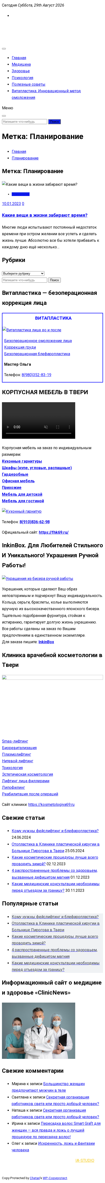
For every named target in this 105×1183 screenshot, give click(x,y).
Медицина (21, 64)
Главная (19, 58)
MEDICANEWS (14, 26)
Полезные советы (28, 84)
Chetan (35, 1178)
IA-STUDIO (84, 1160)
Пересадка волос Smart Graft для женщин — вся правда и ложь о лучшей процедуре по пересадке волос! (56, 1130)
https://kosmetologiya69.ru (51, 804)
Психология (22, 77)
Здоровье (21, 71)
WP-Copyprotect (55, 1178)
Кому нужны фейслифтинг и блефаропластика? (55, 831)
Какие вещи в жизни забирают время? (44, 215)
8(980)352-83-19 (36, 375)
